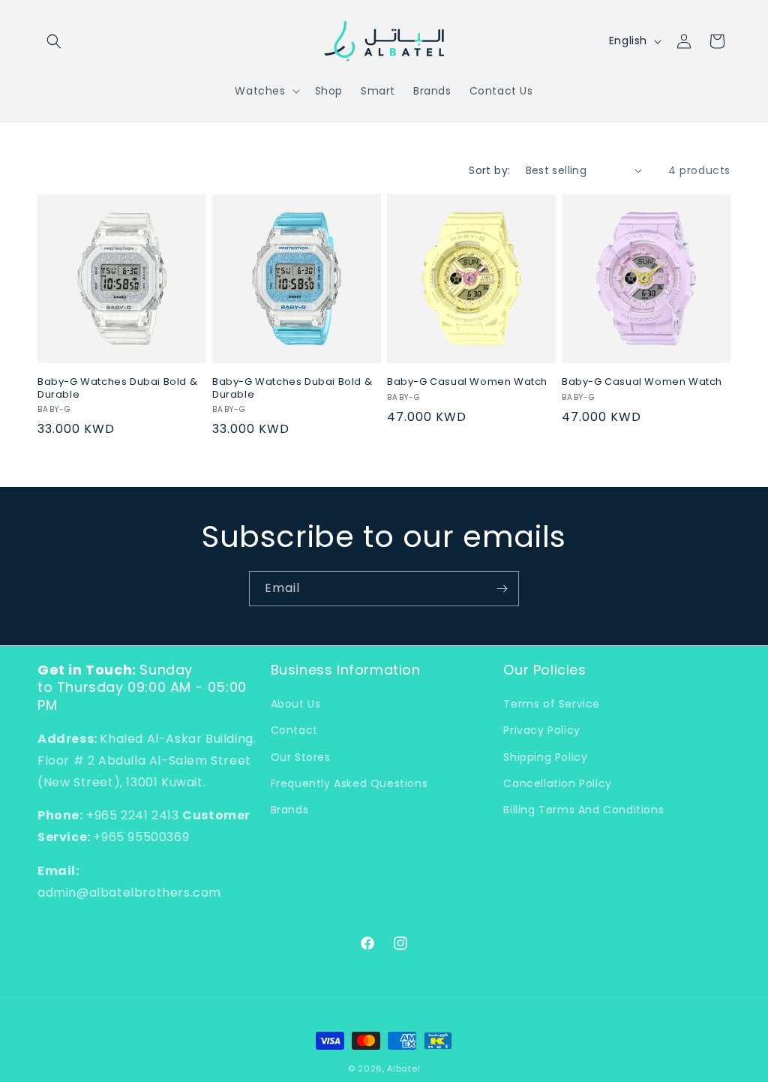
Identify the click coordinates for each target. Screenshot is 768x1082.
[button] (54, 41)
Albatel (403, 1068)
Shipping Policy (545, 757)
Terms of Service (551, 703)
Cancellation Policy (557, 783)
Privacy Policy (541, 730)
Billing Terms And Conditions (583, 809)
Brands (290, 809)
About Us (296, 703)
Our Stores (301, 757)
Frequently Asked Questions (349, 783)
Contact (294, 730)
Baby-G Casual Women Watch (467, 382)
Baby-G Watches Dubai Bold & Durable (117, 388)
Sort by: (489, 170)
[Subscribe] (501, 588)
